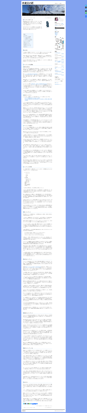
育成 (56, 14)
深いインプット (26, 42)
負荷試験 (53, 14)
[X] (86, 7)
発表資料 (63, 53)
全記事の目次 (56, 32)
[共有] (86, 16)
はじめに (25, 35)
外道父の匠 (28, 3)
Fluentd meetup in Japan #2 (58, 74)
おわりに (25, 46)
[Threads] (86, 11)
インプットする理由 (27, 36)
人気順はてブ (56, 34)
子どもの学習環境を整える (48, 407)
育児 (58, 14)
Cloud (35, 14)
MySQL (41, 14)
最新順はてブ (56, 33)
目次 (23, 14)
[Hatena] (86, 6)
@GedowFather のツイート (58, 84)
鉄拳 (60, 14)
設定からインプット (27, 44)
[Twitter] (86, 9)
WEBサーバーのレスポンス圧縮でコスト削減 (29, 407)
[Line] (86, 13)
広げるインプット (27, 43)
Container (38, 14)
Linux (28, 14)
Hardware (50, 14)
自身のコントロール (29, 38)
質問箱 (26, 14)
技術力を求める (28, 37)
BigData (47, 14)
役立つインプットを (27, 45)
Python (44, 14)
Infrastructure (32, 14)
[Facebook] (86, 15)
